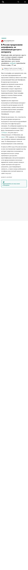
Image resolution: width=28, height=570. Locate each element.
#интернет (9, 177)
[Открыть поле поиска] (18, 2)
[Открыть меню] (25, 2)
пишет (3, 137)
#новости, (4, 177)
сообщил (4, 132)
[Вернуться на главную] (3, 2)
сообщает (13, 63)
